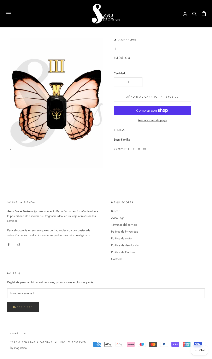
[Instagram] (18, 244)
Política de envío (121, 238)
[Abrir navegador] (8, 13)
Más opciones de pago (152, 120)
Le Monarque (125, 40)
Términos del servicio (124, 225)
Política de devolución (125, 245)
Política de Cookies (123, 252)
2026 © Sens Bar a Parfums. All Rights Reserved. (48, 342)
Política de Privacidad (124, 231)
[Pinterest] (144, 149)
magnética (20, 348)
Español (16, 333)
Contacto (116, 259)
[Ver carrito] (204, 13)
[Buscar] (194, 13)
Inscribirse (23, 307)
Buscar (115, 211)
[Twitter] (139, 149)
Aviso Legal (118, 218)
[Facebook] (133, 149)
